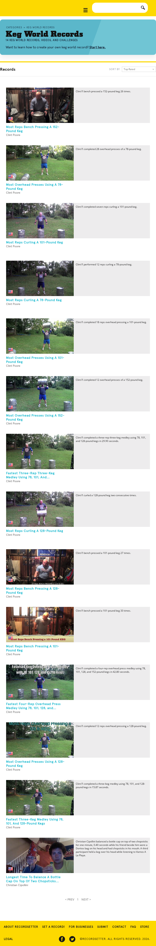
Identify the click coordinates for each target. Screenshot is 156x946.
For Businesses (81, 926)
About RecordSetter (21, 926)
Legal (8, 939)
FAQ (133, 926)
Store (144, 926)
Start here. (97, 47)
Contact (119, 926)
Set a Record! (53, 926)
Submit (102, 926)
